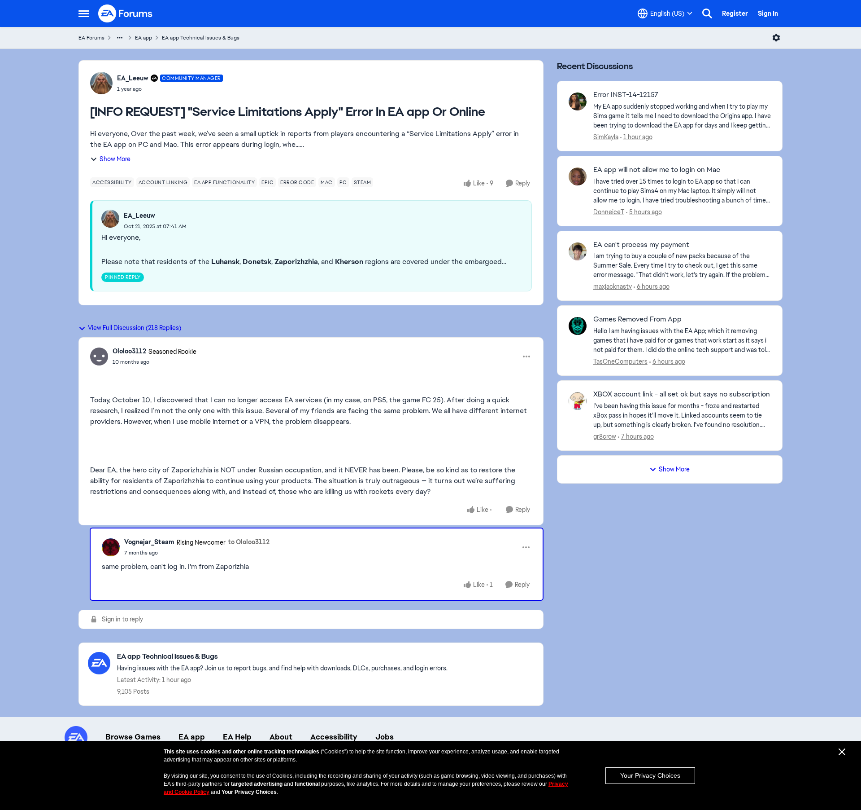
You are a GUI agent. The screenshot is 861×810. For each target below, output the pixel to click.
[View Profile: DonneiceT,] (578, 176)
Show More (115, 159)
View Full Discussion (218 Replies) (134, 328)
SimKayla (605, 137)
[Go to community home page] (125, 13)
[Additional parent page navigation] (119, 37)
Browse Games (133, 737)
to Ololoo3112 (249, 542)
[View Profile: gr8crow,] (578, 401)
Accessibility (333, 737)
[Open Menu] (776, 37)
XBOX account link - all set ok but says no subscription (681, 394)
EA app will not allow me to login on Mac (656, 169)
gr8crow (604, 436)
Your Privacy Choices (650, 775)
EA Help (237, 737)
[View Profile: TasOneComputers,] (578, 326)
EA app (143, 37)
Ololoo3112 (129, 351)
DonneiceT (608, 212)
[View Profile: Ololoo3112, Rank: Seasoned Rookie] (99, 356)
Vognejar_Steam (149, 542)
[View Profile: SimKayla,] (578, 101)
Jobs (384, 737)
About (281, 737)
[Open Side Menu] (84, 13)
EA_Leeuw (132, 78)
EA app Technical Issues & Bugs (200, 37)
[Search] (707, 13)
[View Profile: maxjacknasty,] (578, 251)
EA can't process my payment (641, 244)
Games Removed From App (637, 319)
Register (735, 13)
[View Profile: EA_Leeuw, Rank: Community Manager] (101, 83)
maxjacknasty (612, 286)
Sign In (768, 13)
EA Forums (91, 37)
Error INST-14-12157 (625, 94)
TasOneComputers (620, 361)
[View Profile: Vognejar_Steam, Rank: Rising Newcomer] (111, 547)
